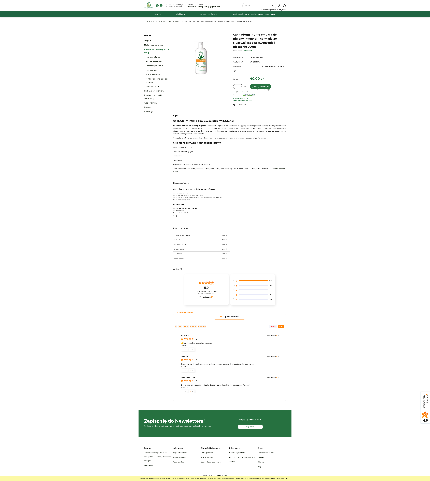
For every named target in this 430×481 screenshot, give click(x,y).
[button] (177, 312)
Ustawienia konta (179, 457)
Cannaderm (247, 51)
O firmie (261, 462)
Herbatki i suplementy (154, 91)
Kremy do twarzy (153, 57)
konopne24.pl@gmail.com (209, 7)
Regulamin (148, 465)
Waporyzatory (150, 103)
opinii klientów (206, 291)
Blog (259, 467)
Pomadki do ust (153, 86)
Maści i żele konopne (153, 45)
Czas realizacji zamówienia (211, 462)
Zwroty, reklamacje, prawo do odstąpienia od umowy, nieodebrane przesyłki (158, 457)
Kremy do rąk (152, 70)
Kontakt (261, 457)
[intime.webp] (201, 57)
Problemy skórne (153, 61)
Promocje (148, 112)
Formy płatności (207, 453)
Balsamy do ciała (153, 74)
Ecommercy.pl (221, 475)
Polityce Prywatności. (215, 478)
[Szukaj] (273, 5)
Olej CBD (148, 41)
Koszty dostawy (207, 457)
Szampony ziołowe (154, 66)
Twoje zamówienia (179, 453)
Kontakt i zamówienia (266, 453)
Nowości (148, 107)
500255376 (191, 7)
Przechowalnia (178, 462)
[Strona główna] (149, 5)
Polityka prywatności (237, 453)
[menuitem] (156, 14)
